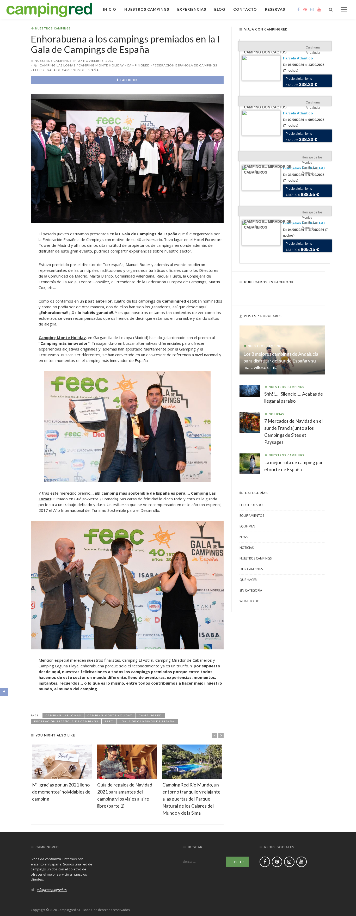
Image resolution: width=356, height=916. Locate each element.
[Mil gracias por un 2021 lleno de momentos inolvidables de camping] (62, 762)
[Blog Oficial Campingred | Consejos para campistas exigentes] (49, 8)
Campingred (174, 301)
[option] (62, 773)
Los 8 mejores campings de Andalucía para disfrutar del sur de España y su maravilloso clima (280, 360)
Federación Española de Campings (185, 65)
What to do (250, 601)
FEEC (37, 70)
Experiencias (191, 9)
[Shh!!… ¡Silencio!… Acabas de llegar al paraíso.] (250, 390)
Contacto (245, 9)
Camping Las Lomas (57, 65)
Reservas (275, 9)
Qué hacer (248, 579)
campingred (138, 65)
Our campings (251, 569)
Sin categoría (251, 590)
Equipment (248, 526)
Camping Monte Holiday (101, 65)
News (244, 537)
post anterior (98, 301)
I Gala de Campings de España (72, 70)
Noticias (276, 414)
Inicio (109, 9)
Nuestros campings (146, 9)
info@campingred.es (52, 889)
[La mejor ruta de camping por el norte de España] (250, 463)
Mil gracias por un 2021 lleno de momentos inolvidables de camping (61, 792)
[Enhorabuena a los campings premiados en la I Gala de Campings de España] (127, 158)
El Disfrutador (252, 505)
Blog (219, 9)
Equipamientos (252, 515)
